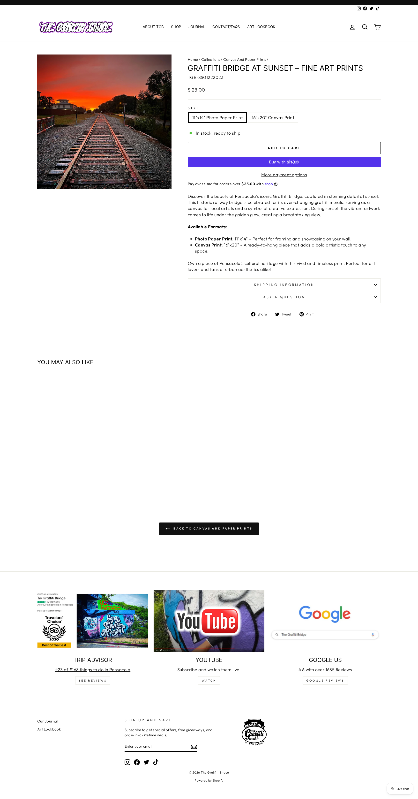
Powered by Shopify (208, 780)
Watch (209, 680)
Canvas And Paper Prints (244, 59)
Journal (196, 26)
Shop (176, 26)
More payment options (284, 174)
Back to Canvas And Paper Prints (212, 528)
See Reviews (93, 680)
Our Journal (47, 721)
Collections (210, 59)
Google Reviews (325, 680)
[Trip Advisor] (92, 621)
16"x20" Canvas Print (273, 117)
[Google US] (325, 621)
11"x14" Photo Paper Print (217, 117)
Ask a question (284, 297)
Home (193, 59)
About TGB (153, 26)
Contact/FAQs (226, 26)
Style (195, 108)
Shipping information (284, 285)
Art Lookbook (261, 26)
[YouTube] (209, 621)
